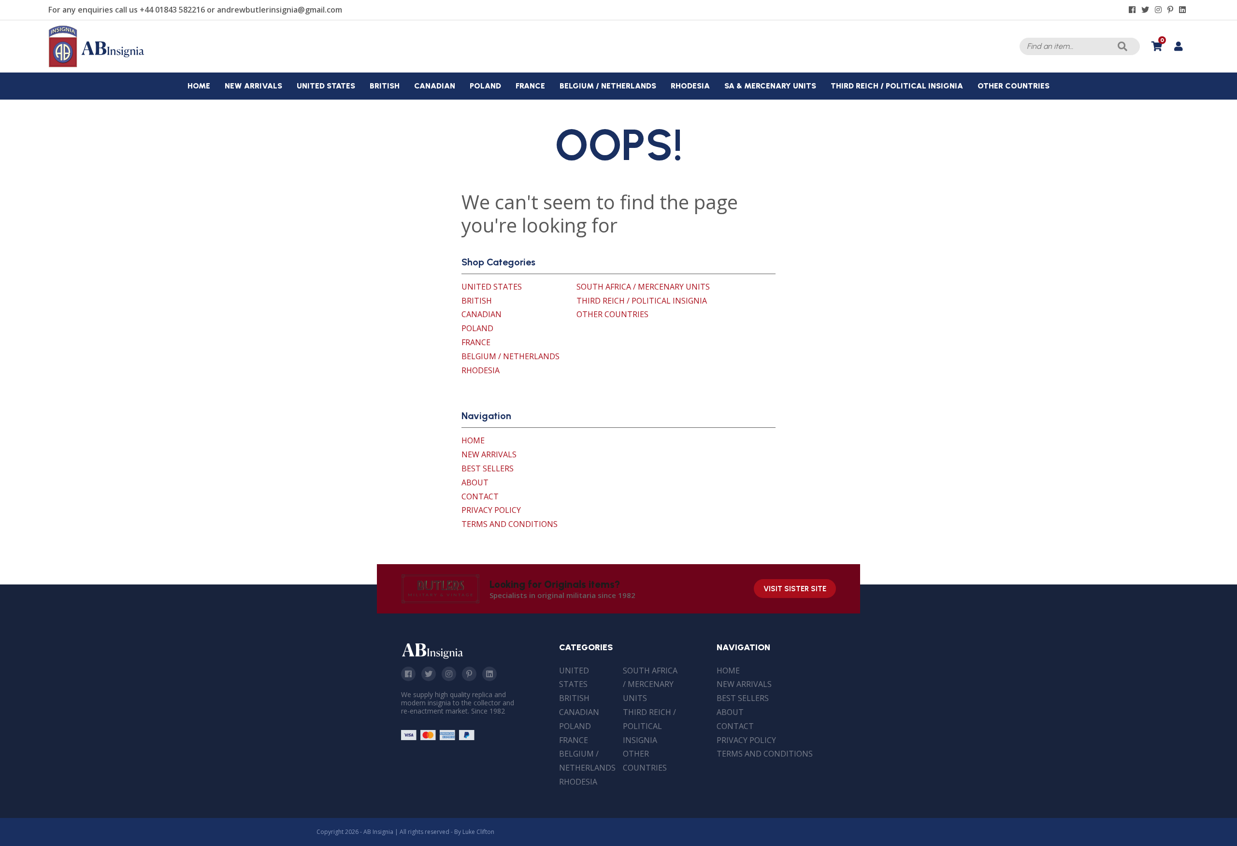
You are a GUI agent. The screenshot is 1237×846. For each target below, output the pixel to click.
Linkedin (489, 674)
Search (1122, 46)
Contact (480, 496)
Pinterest (469, 674)
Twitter (428, 674)
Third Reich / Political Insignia (641, 300)
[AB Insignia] (96, 64)
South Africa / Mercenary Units (643, 286)
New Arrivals (489, 454)
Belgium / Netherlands (510, 356)
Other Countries (612, 314)
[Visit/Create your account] (1178, 46)
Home (473, 440)
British (476, 300)
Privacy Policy (491, 510)
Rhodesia (480, 370)
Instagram (449, 674)
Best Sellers (487, 468)
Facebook (408, 674)
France (475, 342)
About (475, 482)
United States (491, 286)
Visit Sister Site (794, 588)
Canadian (481, 314)
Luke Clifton (478, 832)
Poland (477, 328)
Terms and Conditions (509, 524)
